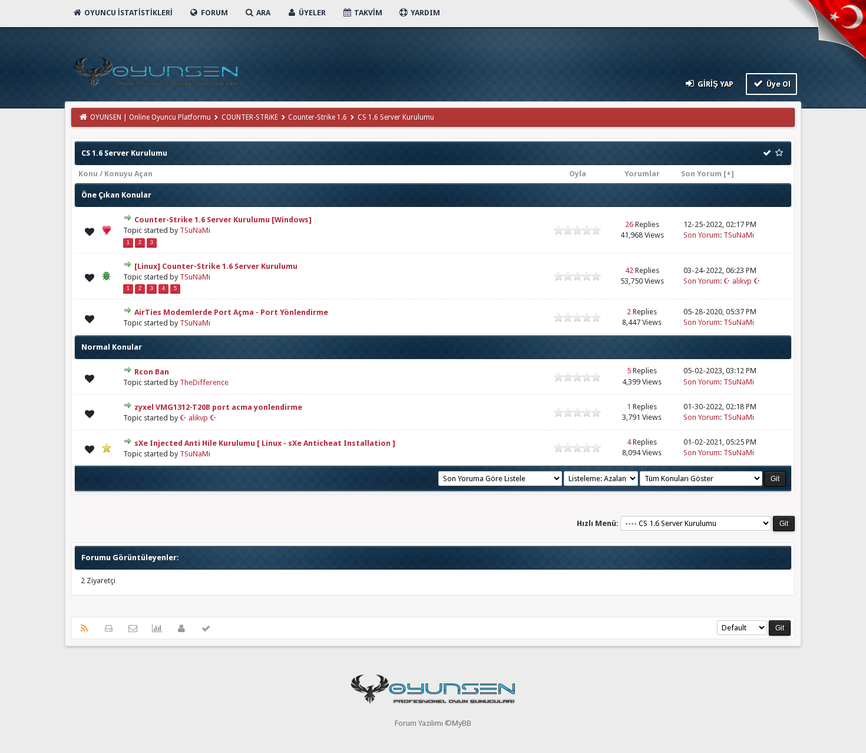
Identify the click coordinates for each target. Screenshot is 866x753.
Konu (88, 173)
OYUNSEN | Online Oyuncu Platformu (150, 117)
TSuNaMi (195, 230)
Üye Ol (778, 84)
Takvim (367, 12)
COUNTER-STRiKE (250, 117)
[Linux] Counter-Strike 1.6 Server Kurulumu (216, 266)
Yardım (424, 12)
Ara (262, 12)
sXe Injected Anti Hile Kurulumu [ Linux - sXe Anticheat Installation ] (264, 443)
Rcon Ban (151, 371)
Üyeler (311, 12)
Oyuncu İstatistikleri (127, 12)
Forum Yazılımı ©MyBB (433, 723)
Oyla (577, 173)
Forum (213, 12)
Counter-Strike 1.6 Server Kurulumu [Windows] (223, 219)
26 (629, 224)
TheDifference (204, 382)
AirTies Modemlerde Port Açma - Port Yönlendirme (231, 312)
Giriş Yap (714, 84)
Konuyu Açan (128, 173)
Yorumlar (642, 173)
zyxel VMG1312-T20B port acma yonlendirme (218, 407)
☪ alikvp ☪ (742, 281)
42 (629, 270)
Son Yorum (701, 173)
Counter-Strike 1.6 (317, 117)
